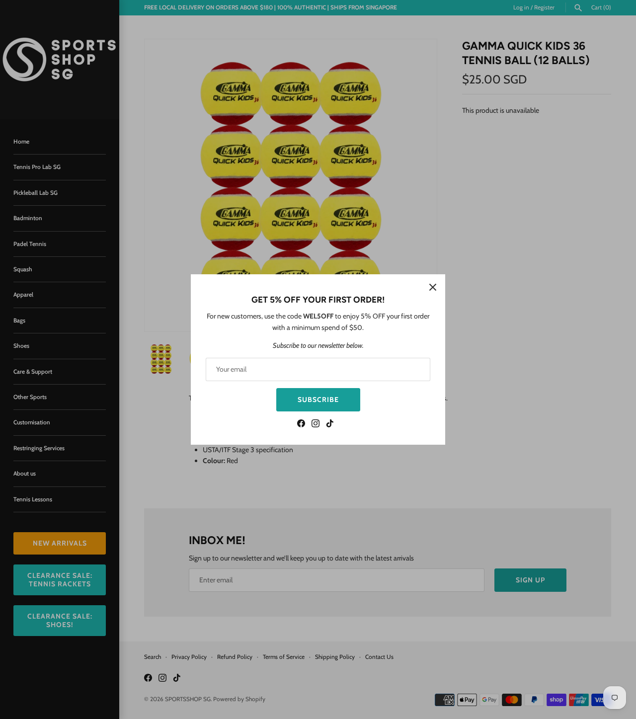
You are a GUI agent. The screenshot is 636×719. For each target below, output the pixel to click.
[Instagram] (315, 424)
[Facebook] (301, 424)
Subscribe (318, 399)
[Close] (433, 287)
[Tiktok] (330, 424)
